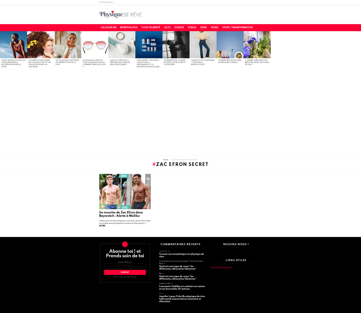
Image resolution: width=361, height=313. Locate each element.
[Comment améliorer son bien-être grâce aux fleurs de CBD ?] (257, 44)
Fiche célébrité (150, 28)
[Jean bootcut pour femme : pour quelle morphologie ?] (203, 44)
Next (359, 93)
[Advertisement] (13, 112)
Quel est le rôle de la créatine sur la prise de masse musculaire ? (120, 63)
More (102, 226)
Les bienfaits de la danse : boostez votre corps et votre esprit (175, 63)
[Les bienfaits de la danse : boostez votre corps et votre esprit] (176, 44)
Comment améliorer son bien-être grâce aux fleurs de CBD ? (257, 63)
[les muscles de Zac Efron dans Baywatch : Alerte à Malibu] (125, 191)
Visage (192, 28)
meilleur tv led (164, 283)
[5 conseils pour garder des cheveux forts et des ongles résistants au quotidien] (40, 44)
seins (203, 28)
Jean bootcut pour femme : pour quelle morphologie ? (202, 63)
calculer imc (109, 28)
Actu (167, 28)
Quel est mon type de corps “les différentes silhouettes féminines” (177, 267)
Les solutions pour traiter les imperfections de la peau (67, 63)
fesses (214, 28)
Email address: (125, 262)
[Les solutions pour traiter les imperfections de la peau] (67, 44)
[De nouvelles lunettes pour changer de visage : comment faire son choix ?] (94, 44)
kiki (160, 273)
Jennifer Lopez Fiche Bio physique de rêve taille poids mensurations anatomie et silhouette (182, 299)
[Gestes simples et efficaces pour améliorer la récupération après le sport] (13, 44)
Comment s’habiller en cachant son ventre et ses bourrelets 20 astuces (182, 287)
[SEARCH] (261, 27)
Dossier (179, 28)
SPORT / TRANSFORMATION (237, 28)
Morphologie (128, 28)
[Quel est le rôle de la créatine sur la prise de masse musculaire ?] (121, 44)
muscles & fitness (106, 2)
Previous (1, 93)
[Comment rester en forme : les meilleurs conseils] (230, 44)
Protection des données (221, 267)
